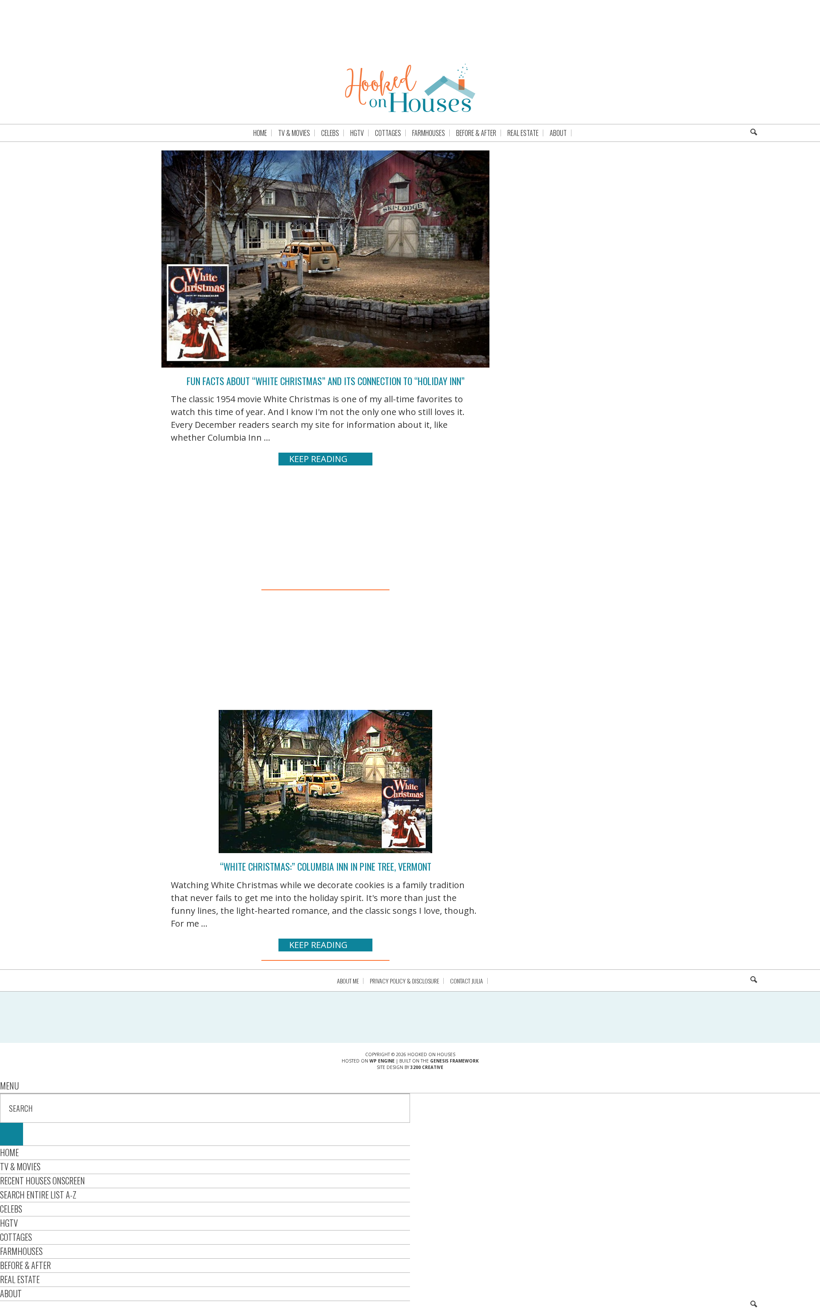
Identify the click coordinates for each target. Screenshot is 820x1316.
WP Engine (382, 1061)
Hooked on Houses (410, 87)
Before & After (25, 1265)
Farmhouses (21, 1251)
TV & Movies (20, 1166)
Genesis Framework (454, 1061)
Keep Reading (318, 459)
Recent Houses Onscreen (42, 1180)
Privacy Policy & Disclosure (404, 981)
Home (9, 1152)
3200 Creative (426, 1067)
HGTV (9, 1222)
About (11, 1293)
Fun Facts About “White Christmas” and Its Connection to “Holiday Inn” (326, 381)
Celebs (11, 1208)
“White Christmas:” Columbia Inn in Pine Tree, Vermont (325, 866)
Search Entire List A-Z (38, 1194)
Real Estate (20, 1279)
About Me (348, 981)
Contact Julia (466, 981)
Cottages (16, 1237)
